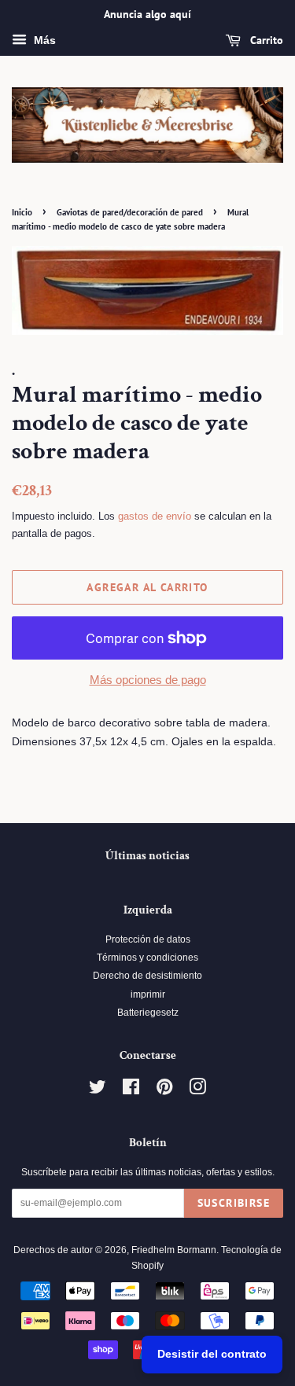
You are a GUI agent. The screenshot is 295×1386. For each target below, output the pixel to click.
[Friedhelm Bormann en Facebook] (131, 1090)
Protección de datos (147, 939)
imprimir (148, 994)
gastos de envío (154, 516)
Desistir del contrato (212, 1353)
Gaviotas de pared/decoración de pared (130, 212)
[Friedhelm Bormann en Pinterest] (164, 1090)
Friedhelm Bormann (173, 1249)
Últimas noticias (147, 855)
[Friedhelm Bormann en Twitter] (97, 1090)
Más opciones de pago (148, 679)
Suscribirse (233, 1203)
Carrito (265, 40)
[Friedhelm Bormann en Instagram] (197, 1090)
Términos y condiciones (147, 957)
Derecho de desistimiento (147, 975)
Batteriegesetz (148, 1012)
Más (43, 40)
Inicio (22, 212)
